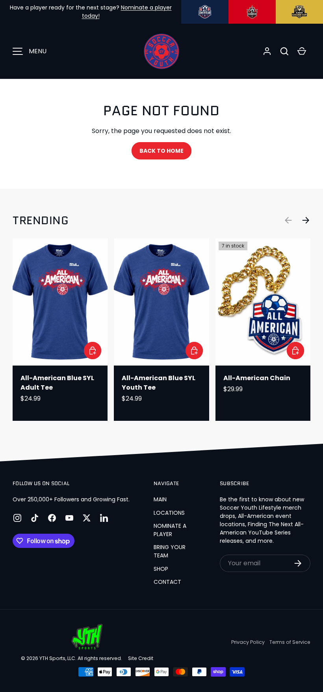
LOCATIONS (169, 513)
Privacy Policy (248, 642)
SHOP (161, 569)
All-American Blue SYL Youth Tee (158, 382)
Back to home (161, 151)
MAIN (160, 499)
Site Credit (140, 658)
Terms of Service (289, 642)
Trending (41, 220)
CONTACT (167, 582)
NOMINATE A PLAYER (170, 530)
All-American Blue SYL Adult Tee (57, 382)
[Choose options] (92, 350)
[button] (284, 51)
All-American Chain (256, 378)
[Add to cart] (295, 350)
